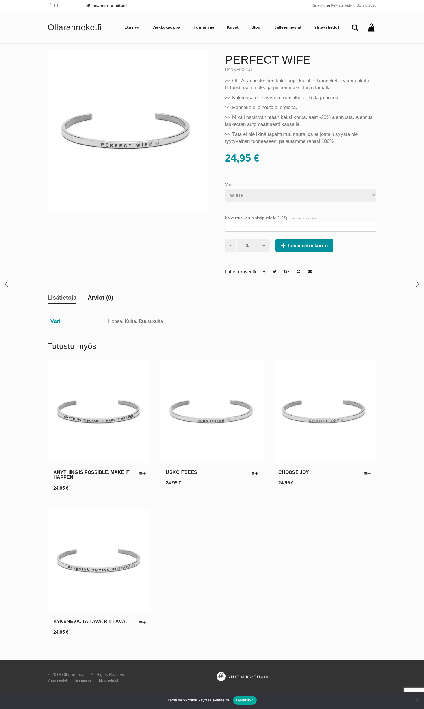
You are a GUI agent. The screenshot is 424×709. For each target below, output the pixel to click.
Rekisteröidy (341, 5)
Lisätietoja (62, 297)
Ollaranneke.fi (75, 27)
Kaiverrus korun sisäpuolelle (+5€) (271, 218)
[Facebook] (50, 5)
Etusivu (132, 27)
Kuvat (233, 27)
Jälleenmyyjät (287, 27)
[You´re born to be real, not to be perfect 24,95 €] (417, 283)
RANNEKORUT (239, 69)
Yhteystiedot (326, 27)
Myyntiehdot (108, 680)
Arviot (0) (100, 297)
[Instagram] (56, 5)
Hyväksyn (245, 700)
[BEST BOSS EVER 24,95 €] (6, 283)
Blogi (256, 27)
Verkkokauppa (166, 27)
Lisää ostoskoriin (308, 245)
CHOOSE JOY (293, 472)
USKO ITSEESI (182, 472)
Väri (228, 184)
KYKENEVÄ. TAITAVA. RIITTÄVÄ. (90, 621)
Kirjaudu (318, 5)
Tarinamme (203, 27)
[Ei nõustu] (417, 700)
